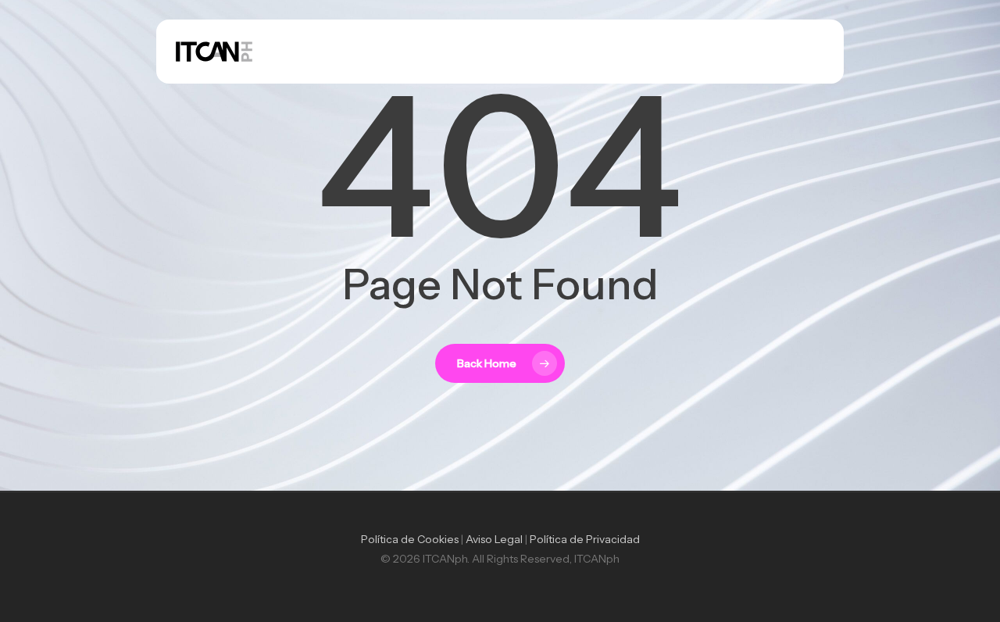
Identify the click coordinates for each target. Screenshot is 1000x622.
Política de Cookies (410, 539)
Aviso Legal (494, 539)
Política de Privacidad (585, 539)
